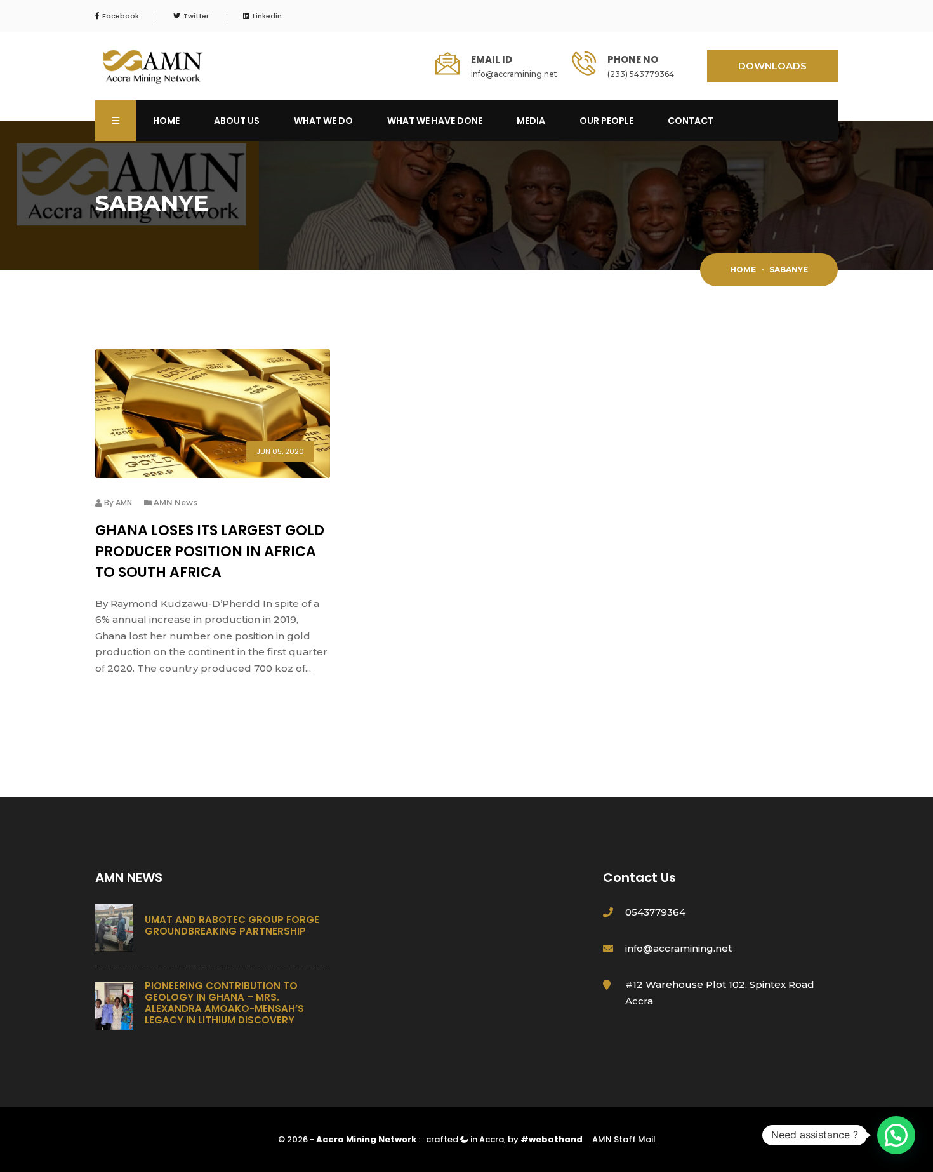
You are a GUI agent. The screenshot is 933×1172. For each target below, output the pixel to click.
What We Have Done (434, 120)
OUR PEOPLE (606, 120)
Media (531, 120)
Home (166, 120)
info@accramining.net (514, 74)
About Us (237, 120)
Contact (690, 120)
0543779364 (655, 912)
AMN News (175, 502)
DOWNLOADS (772, 66)
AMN (124, 502)
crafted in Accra (465, 1139)
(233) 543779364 (640, 74)
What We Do (323, 120)
